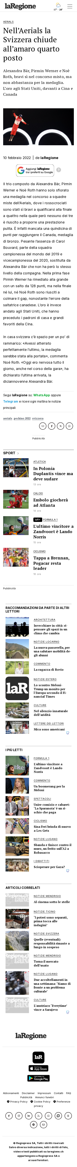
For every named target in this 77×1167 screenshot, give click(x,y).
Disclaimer (28, 1093)
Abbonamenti (11, 1093)
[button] (9, 1115)
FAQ (68, 1093)
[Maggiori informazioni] (58, 170)
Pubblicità (26, 1097)
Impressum (44, 1093)
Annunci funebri (44, 1097)
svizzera (37, 418)
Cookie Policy (41, 1101)
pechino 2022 (22, 418)
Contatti (58, 1093)
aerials (7, 418)
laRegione (49, 158)
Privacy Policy (18, 1101)
